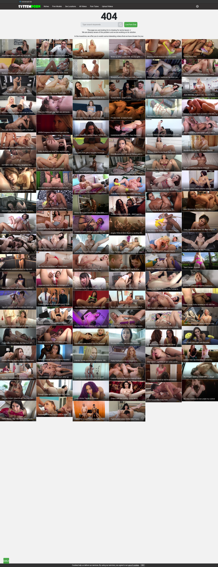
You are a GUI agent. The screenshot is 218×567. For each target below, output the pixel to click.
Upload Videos (107, 6)
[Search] (120, 24)
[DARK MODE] (197, 6)
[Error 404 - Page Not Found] (29, 6)
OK (143, 565)
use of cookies (133, 565)
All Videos (83, 6)
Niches (46, 6)
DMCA (6, 561)
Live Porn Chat (130, 24)
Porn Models (57, 6)
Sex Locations (70, 6)
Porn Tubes (94, 6)
